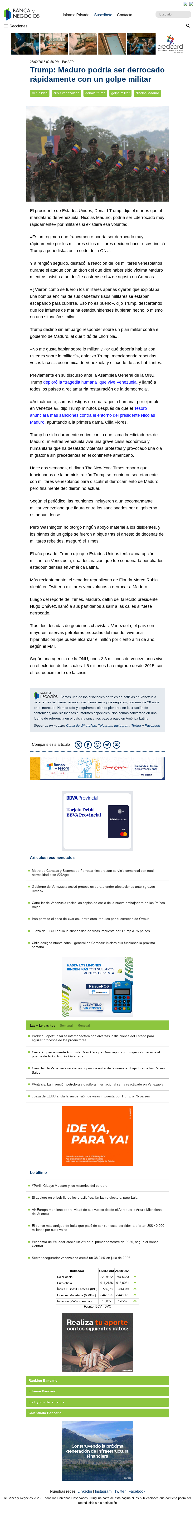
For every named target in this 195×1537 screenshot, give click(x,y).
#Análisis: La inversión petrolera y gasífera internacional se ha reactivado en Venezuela (97, 1084)
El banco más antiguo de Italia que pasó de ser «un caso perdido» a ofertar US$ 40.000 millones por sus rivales (98, 1228)
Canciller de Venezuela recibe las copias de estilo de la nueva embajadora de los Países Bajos (98, 905)
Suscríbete (103, 15)
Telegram (105, 725)
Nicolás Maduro (147, 93)
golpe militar (120, 93)
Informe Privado (76, 15)
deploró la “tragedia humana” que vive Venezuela (89, 382)
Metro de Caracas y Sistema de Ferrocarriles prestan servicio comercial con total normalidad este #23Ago (93, 873)
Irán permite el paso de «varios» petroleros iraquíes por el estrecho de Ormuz (90, 919)
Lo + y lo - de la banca (46, 1402)
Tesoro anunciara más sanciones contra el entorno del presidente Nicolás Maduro (92, 415)
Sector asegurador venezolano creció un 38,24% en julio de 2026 (81, 1258)
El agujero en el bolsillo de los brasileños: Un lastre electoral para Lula (84, 1197)
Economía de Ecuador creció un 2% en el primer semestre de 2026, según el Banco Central (95, 1244)
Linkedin (85, 1491)
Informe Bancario (42, 1391)
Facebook (152, 725)
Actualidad (40, 93)
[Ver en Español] (191, 4)
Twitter (136, 725)
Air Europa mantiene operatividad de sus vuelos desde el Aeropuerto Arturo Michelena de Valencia (97, 1212)
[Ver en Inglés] (185, 4)
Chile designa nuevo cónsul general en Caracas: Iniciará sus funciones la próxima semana (93, 945)
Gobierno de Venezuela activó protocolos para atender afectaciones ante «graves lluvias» (93, 889)
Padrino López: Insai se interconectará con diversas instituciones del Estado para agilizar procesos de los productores (93, 1038)
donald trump (95, 93)
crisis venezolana (66, 93)
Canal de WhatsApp (81, 725)
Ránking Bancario (43, 1380)
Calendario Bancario (45, 1413)
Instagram (121, 725)
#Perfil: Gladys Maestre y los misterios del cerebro (69, 1185)
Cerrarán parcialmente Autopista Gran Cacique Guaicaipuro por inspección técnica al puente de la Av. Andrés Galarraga (96, 1054)
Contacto (124, 15)
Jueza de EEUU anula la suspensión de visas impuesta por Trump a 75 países (91, 931)
